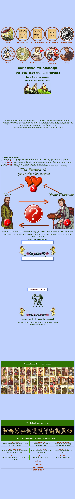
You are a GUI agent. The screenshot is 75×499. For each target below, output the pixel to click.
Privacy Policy (37, 464)
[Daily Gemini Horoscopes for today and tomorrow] (17, 433)
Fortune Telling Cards (63, 442)
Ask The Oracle (41, 449)
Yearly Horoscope (40, 456)
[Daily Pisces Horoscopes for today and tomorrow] (70, 433)
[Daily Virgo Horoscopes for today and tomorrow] (35, 433)
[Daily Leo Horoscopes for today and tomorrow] (29, 433)
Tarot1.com (15, 442)
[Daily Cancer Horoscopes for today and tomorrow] (23, 433)
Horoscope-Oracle (15, 449)
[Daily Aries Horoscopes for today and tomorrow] (5, 433)
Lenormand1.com (40, 442)
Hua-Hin (63, 456)
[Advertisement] (37, 13)
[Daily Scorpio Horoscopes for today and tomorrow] (46, 433)
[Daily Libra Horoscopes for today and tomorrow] (40, 433)
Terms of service (37, 467)
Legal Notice (38, 461)
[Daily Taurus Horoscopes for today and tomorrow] (11, 433)
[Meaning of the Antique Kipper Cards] (37, 393)
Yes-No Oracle (63, 449)
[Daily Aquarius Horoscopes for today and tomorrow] (64, 433)
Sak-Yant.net (15, 456)
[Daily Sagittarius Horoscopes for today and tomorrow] (52, 433)
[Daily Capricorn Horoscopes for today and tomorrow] (58, 433)
